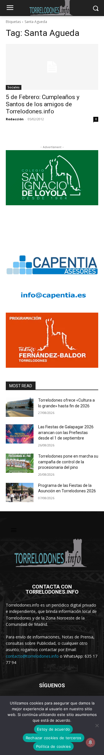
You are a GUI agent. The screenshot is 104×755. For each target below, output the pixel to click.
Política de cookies (53, 746)
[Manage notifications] (90, 742)
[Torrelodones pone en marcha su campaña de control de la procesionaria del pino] (20, 463)
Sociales (14, 87)
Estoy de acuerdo (53, 729)
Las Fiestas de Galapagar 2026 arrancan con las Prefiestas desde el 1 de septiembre (66, 432)
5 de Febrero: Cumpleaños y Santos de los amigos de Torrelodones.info (42, 104)
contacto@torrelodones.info (32, 656)
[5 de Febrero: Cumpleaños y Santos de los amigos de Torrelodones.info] (52, 67)
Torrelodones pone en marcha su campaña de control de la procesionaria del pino (68, 462)
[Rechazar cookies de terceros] (97, 725)
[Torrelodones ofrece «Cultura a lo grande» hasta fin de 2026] (20, 407)
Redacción (15, 119)
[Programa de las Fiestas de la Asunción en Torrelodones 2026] (20, 492)
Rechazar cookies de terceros (53, 737)
